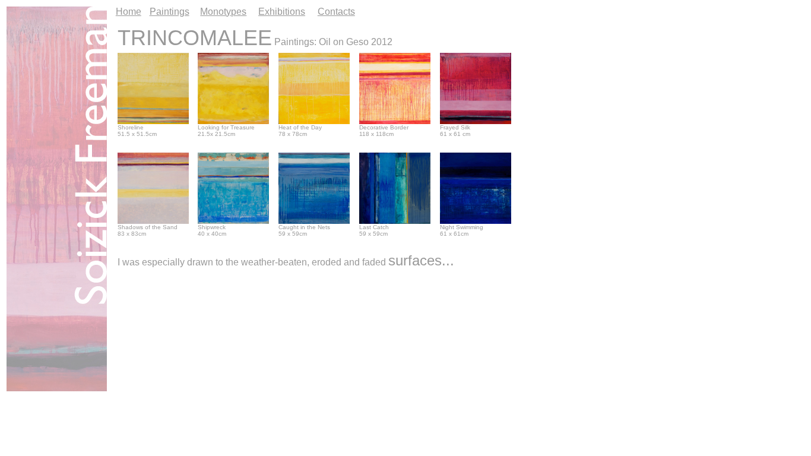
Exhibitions (281, 12)
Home (128, 12)
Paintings (169, 12)
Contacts (336, 12)
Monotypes (223, 12)
